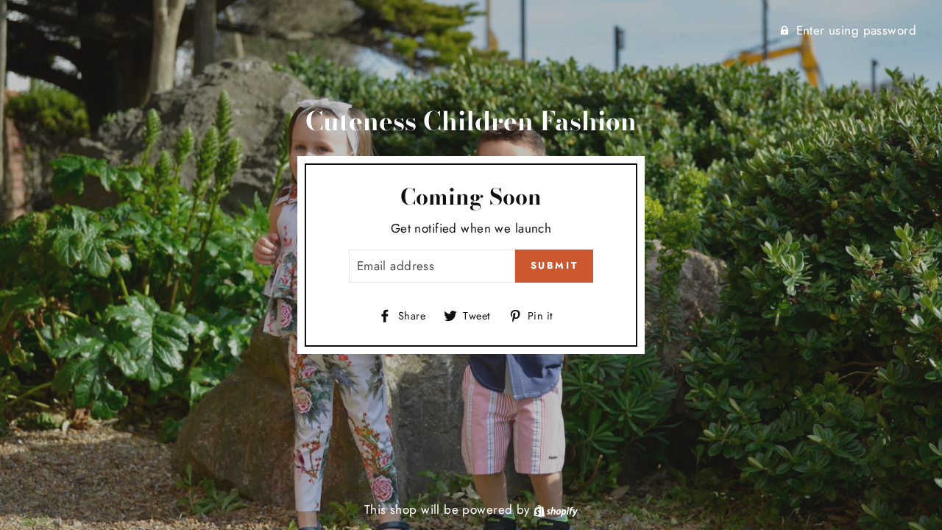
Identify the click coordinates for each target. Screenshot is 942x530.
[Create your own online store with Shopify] (556, 509)
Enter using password (856, 30)
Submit (554, 265)
